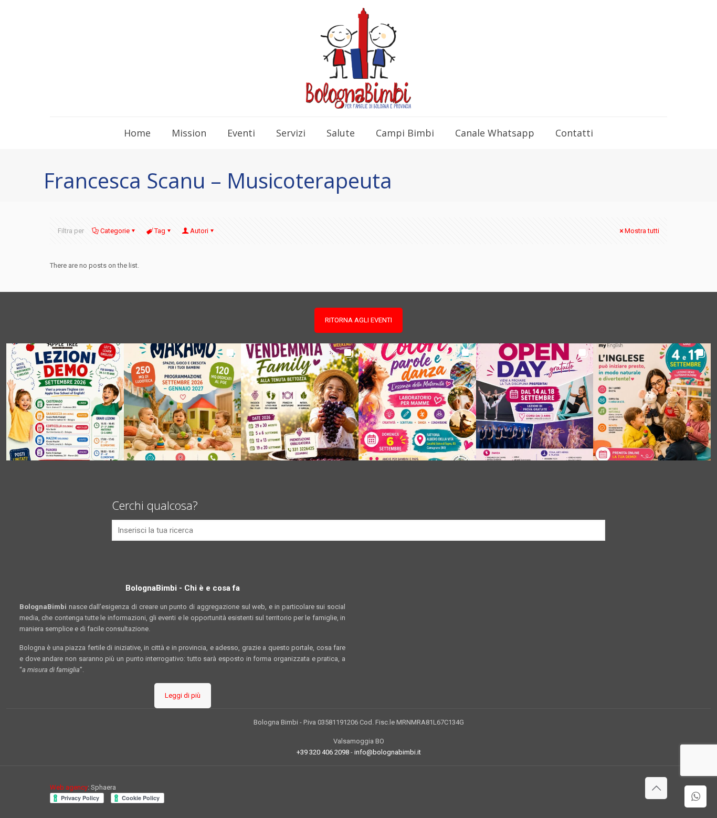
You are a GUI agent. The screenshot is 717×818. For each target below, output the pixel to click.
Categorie (115, 231)
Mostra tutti (642, 231)
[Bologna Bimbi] (358, 58)
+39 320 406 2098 (323, 752)
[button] (65, 402)
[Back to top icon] (656, 788)
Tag (159, 231)
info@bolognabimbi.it (387, 752)
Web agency (69, 787)
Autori (199, 231)
